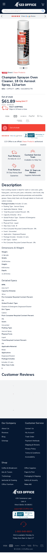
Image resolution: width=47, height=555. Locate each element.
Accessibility (30, 457)
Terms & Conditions (32, 453)
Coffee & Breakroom (9, 468)
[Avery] (13, 385)
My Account (29, 432)
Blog (3, 436)
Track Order (29, 436)
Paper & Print (29, 472)
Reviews (5, 432)
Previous (2, 16)
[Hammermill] (33, 394)
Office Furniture (7, 484)
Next (45, 16)
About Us (5, 428)
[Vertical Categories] (4, 4)
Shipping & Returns (32, 445)
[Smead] (13, 394)
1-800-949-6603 (23, 531)
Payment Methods (32, 441)
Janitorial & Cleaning (9, 480)
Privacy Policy (30, 449)
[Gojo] (13, 410)
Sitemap (5, 441)
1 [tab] (23, 68)
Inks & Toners (7, 472)
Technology (6, 476)
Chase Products (28, 141)
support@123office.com (23, 509)
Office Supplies (30, 468)
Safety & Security (31, 480)
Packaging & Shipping (32, 476)
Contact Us (29, 428)
